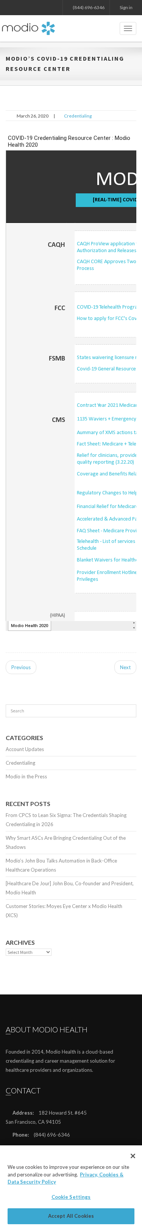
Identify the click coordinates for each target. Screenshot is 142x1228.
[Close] (133, 1156)
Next (125, 667)
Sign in (126, 7)
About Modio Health (46, 1029)
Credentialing (78, 116)
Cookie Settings (71, 1197)
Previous (21, 667)
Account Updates (25, 749)
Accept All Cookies (71, 1216)
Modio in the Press (26, 776)
